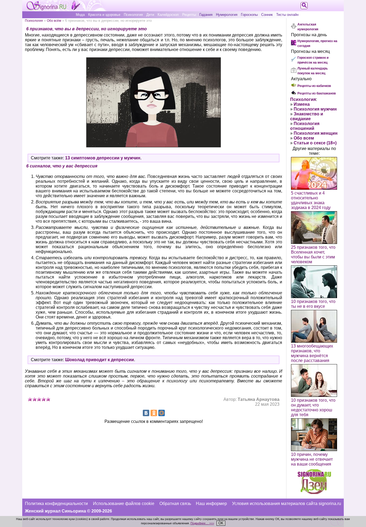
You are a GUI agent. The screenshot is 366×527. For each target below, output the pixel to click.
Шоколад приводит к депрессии (99, 359)
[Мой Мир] (161, 413)
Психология (133, 15)
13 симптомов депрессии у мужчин (102, 158)
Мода (80, 15)
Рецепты (189, 15)
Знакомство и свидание (306, 116)
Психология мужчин (315, 109)
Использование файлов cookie (123, 503)
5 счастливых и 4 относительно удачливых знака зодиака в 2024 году (311, 200)
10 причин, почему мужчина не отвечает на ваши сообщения (312, 459)
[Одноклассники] (154, 413)
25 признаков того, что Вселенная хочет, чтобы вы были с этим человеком (313, 254)
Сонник (267, 15)
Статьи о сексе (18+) (315, 143)
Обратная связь (175, 503)
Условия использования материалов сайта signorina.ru (286, 503)
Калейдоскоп (168, 15)
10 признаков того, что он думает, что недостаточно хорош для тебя (313, 407)
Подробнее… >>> (202, 523)
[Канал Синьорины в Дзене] (314, 492)
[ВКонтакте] (146, 413)
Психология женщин (316, 133)
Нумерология (226, 15)
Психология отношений (304, 126)
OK (220, 523)
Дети (150, 15)
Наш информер (211, 503)
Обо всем (304, 138)
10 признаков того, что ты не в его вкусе (313, 304)
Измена (302, 104)
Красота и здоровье (104, 15)
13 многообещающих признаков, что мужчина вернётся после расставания (312, 353)
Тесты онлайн (287, 15)
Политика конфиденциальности (56, 503)
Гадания (205, 15)
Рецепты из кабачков (314, 86)
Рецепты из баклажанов (316, 93)
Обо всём (54, 20)
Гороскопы (249, 15)
